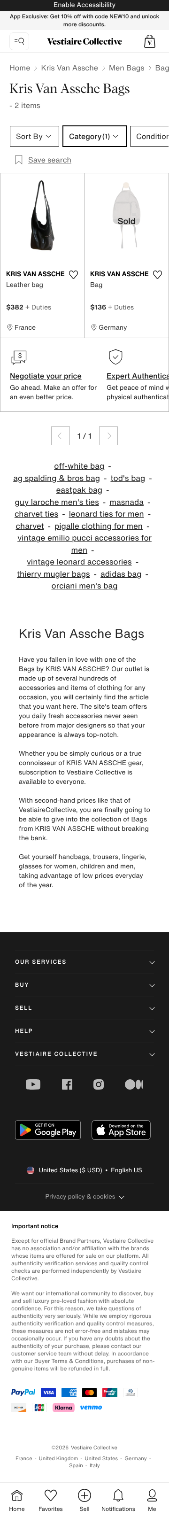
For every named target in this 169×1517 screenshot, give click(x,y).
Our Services (41, 962)
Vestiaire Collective (56, 1054)
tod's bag (127, 478)
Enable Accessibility (84, 5)
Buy (22, 985)
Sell (23, 1008)
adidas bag (120, 574)
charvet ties (36, 514)
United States (101, 1458)
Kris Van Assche (69, 67)
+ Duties (38, 307)
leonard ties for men (106, 514)
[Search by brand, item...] (19, 41)
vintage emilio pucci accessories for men (84, 544)
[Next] (108, 435)
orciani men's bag (85, 586)
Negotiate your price (46, 375)
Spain (76, 1465)
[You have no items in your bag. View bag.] (149, 41)
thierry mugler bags (53, 574)
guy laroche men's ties (57, 502)
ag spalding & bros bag (56, 478)
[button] (149, 41)
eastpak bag (79, 490)
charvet (30, 526)
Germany (135, 1458)
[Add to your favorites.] (73, 274)
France (23, 1458)
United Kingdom (58, 1458)
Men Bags (127, 67)
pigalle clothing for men (98, 526)
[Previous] (60, 435)
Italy (95, 1465)
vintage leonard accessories (79, 562)
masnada (126, 502)
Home (19, 67)
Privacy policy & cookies (80, 1196)
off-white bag (79, 466)
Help (24, 1031)
